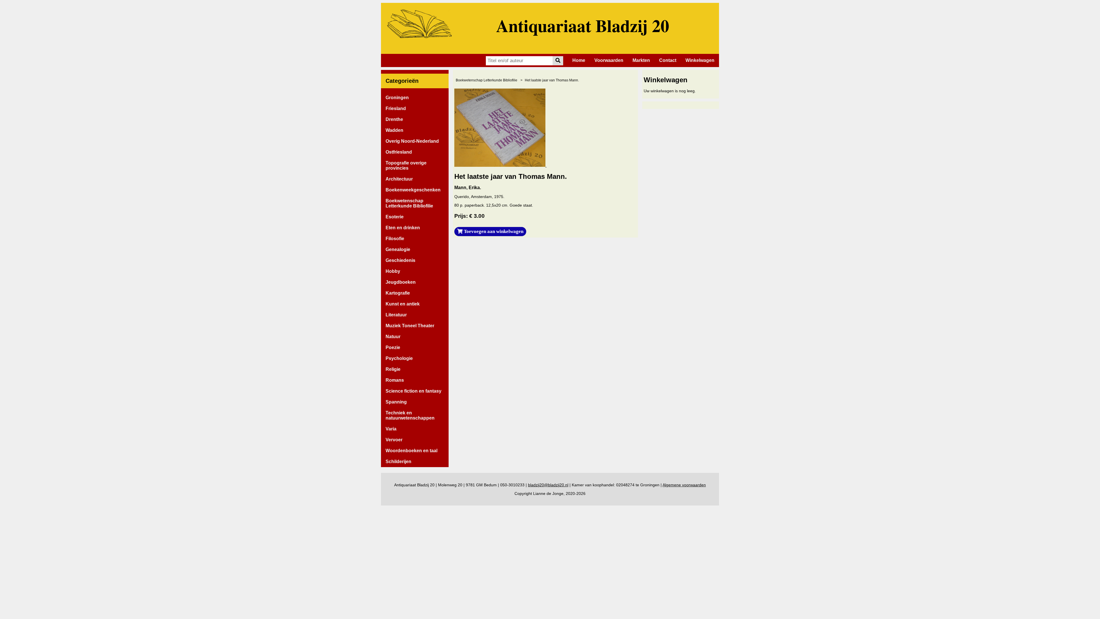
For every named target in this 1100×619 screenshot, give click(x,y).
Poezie (393, 347)
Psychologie (399, 358)
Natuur (393, 336)
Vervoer (394, 439)
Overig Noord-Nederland (412, 141)
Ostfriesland (399, 152)
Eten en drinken (403, 227)
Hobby (393, 271)
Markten (641, 60)
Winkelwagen (699, 60)
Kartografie (398, 293)
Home (578, 60)
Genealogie (398, 249)
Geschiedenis (400, 260)
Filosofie (395, 238)
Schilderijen (398, 461)
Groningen (397, 97)
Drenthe (394, 119)
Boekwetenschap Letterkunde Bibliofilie (409, 203)
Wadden (394, 130)
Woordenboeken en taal (411, 450)
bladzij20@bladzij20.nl (548, 485)
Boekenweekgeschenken (413, 189)
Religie (393, 369)
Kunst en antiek (403, 303)
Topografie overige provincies (406, 165)
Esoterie (395, 216)
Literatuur (396, 314)
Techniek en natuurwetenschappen (410, 415)
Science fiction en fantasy (413, 391)
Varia (391, 428)
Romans (395, 380)
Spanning (396, 401)
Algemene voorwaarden (684, 485)
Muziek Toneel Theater (410, 325)
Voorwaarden (608, 60)
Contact (667, 60)
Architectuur (399, 179)
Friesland (396, 108)
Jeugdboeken (401, 282)
